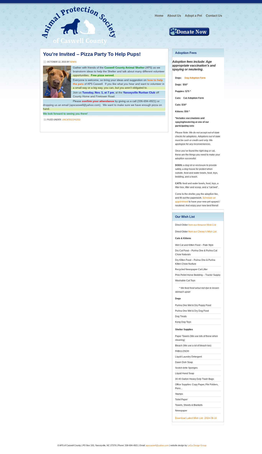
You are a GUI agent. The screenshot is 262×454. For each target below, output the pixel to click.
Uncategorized (71, 119)
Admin (73, 62)
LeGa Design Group (197, 445)
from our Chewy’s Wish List (202, 231)
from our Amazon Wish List (202, 225)
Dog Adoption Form (195, 78)
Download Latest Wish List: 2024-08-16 (196, 418)
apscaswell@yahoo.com (157, 445)
